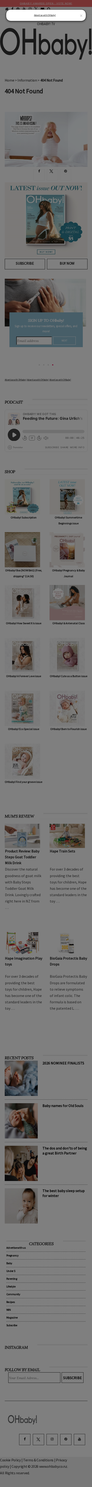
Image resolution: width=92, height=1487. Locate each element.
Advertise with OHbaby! (45, 15)
